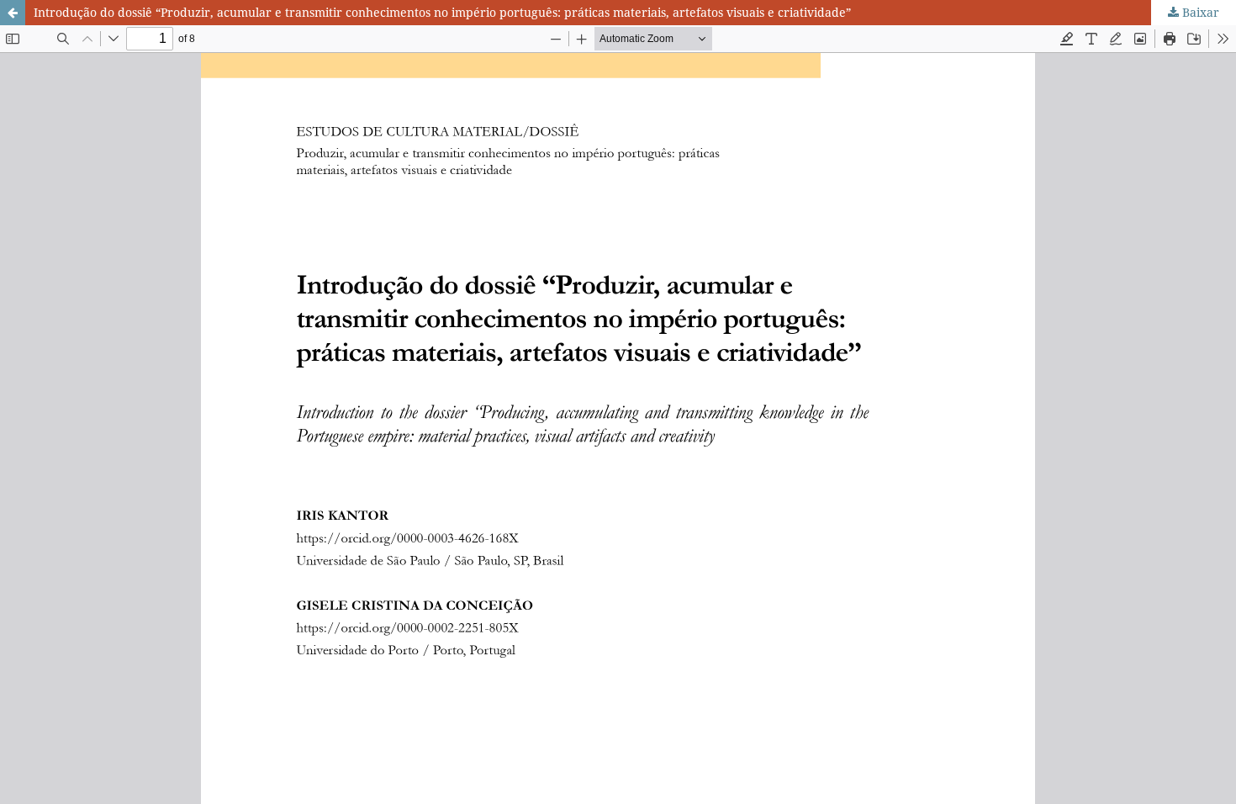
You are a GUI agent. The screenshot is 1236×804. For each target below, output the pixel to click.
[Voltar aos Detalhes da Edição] (12, 12)
